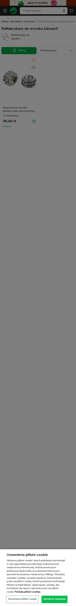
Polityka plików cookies (27, 592)
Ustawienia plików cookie (22, 599)
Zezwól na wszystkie (54, 599)
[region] (38, 577)
